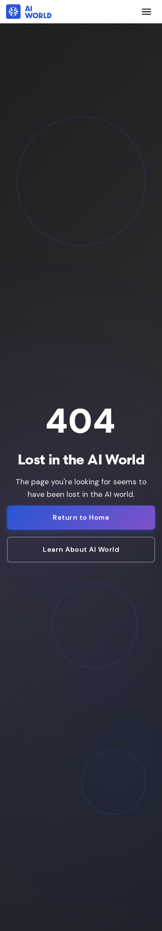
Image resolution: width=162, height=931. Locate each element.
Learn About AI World (81, 549)
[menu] (146, 11)
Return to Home (81, 517)
